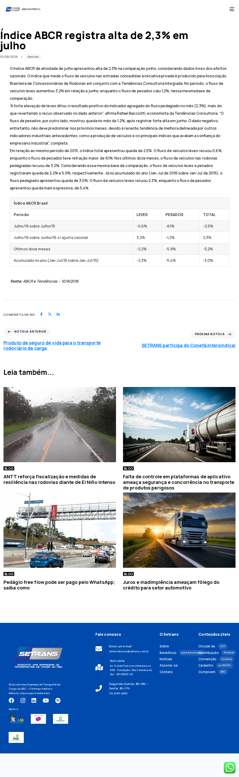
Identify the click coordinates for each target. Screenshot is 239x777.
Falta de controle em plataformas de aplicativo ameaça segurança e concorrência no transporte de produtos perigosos (178, 482)
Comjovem (211, 672)
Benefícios (176, 653)
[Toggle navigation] (196, 9)
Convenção (214, 659)
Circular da (211, 646)
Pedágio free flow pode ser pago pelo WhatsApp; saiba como (59, 585)
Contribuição (214, 653)
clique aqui (27, 693)
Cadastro (214, 665)
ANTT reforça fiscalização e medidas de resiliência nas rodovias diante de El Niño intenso (60, 479)
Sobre (164, 646)
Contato (166, 672)
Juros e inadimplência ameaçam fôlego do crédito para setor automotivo (171, 585)
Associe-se (169, 665)
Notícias (33, 56)
